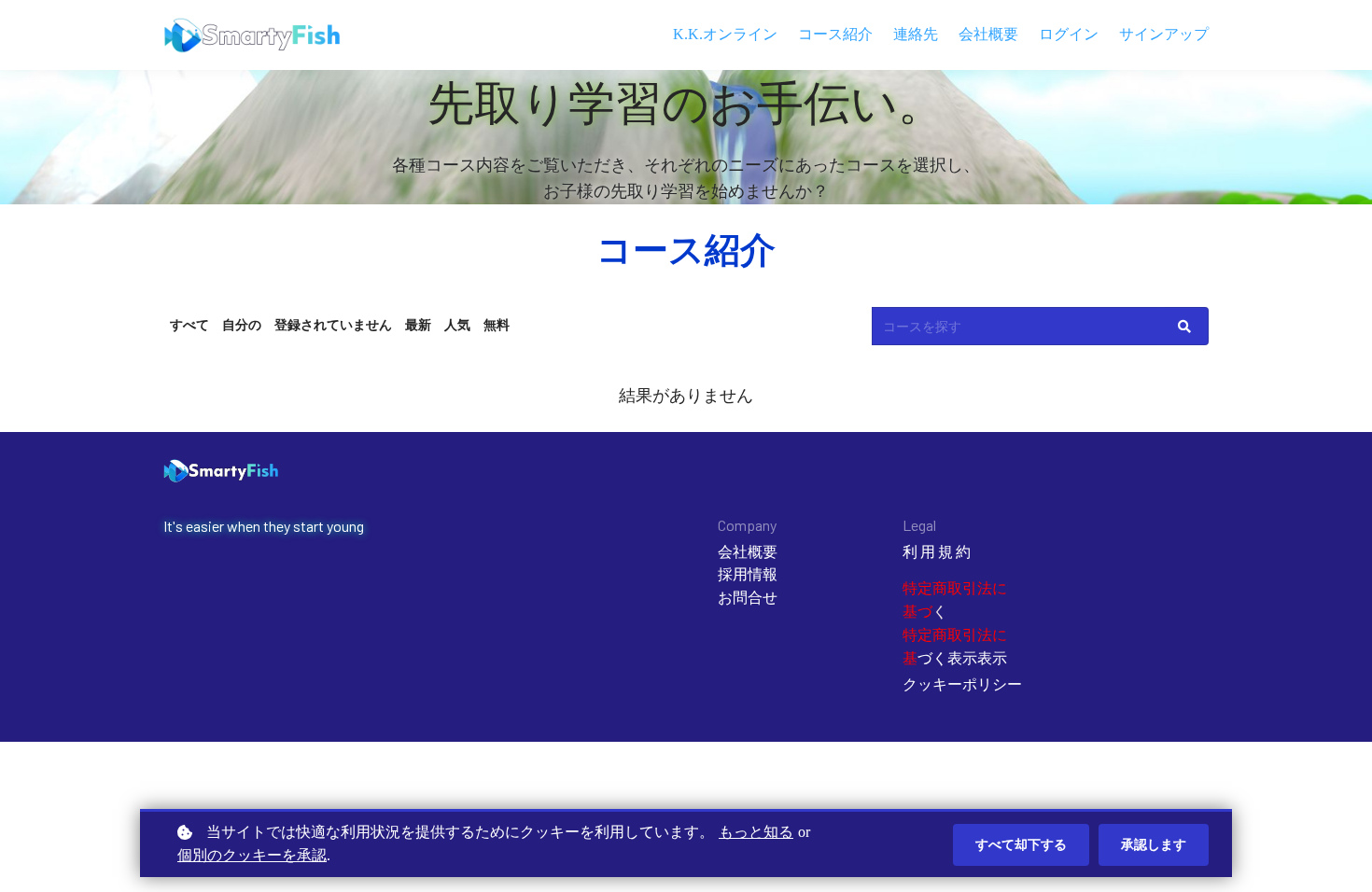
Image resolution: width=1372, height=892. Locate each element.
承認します (1153, 844)
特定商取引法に (955, 634)
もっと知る (756, 832)
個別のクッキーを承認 (252, 855)
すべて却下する (1021, 844)
